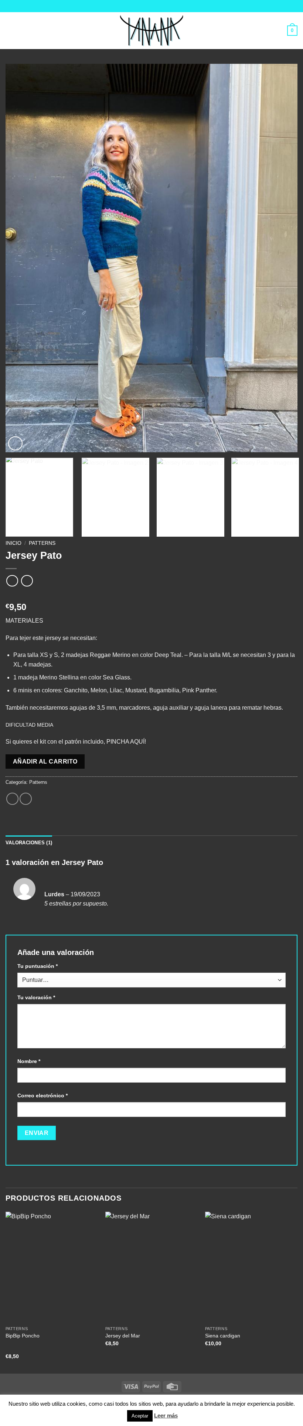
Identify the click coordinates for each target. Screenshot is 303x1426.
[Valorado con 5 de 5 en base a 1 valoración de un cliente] (151, 595)
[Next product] (12, 580)
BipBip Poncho (23, 1336)
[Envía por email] (26, 799)
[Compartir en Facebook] (12, 799)
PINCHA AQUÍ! (126, 741)
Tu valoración (36, 997)
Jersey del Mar (122, 1336)
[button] (10, 30)
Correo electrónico (42, 1095)
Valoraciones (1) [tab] (29, 842)
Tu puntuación (37, 966)
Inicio (13, 543)
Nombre (28, 1061)
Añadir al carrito (45, 761)
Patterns (42, 543)
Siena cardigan (222, 1336)
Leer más (166, 1415)
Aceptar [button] (140, 1416)
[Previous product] (27, 580)
